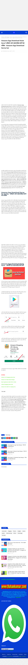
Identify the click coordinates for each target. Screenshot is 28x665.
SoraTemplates (9, 656)
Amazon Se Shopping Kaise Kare (8, 377)
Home (25, 654)
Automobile (4, 531)
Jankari (3, 533)
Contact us (9, 654)
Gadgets (19, 531)
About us (3, 654)
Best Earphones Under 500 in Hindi (8, 382)
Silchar (14, 533)
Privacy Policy (14, 654)
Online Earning (9, 533)
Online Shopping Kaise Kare (7, 384)
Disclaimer (21, 654)
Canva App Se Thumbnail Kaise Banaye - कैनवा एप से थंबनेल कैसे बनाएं (17, 458)
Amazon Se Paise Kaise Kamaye (7, 379)
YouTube (3, 535)
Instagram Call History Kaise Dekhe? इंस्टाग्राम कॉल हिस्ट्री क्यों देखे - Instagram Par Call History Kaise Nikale (17, 558)
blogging (9, 531)
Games (23, 531)
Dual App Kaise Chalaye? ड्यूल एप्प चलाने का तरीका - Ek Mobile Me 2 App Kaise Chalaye (16, 572)
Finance (14, 531)
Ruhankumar (5, 51)
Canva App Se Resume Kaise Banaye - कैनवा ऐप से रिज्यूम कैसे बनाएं (17, 452)
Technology (8, 434)
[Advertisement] (14, 15)
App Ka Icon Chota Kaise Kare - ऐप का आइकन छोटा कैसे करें (17, 543)
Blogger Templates (22, 656)
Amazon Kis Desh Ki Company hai (8, 386)
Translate (11, 650)
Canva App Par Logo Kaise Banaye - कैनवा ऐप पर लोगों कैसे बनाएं (16, 445)
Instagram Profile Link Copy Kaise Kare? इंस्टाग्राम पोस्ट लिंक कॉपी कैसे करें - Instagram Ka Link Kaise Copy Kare (17, 550)
